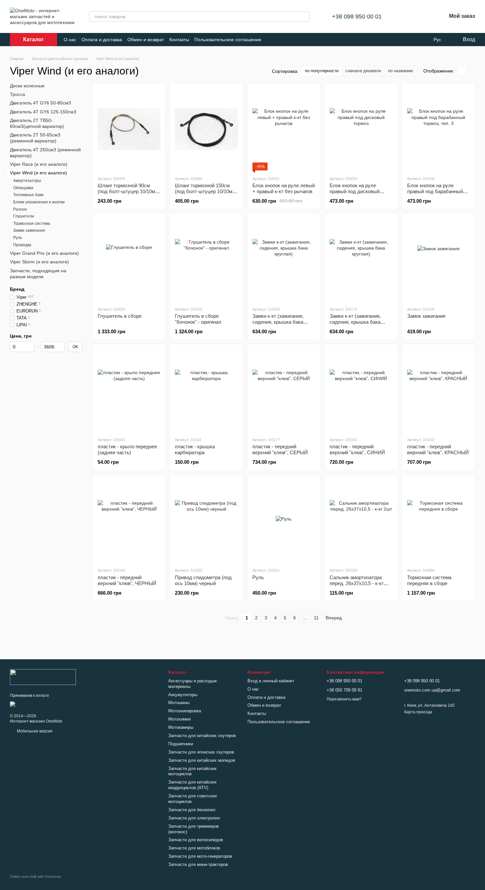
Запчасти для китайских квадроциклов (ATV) (192, 785)
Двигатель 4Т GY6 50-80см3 (40, 102)
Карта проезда (418, 712)
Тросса (17, 94)
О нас (70, 39)
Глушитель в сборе (120, 316)
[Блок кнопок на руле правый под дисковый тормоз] (361, 129)
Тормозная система (31, 223)
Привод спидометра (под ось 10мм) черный (203, 580)
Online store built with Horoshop (35, 876)
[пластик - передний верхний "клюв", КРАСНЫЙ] (438, 390)
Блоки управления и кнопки (39, 202)
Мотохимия (179, 719)
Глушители (23, 216)
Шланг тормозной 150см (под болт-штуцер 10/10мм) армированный (206, 191)
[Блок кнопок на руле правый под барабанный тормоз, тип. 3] (438, 129)
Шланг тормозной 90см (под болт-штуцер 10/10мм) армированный (129, 191)
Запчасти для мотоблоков (194, 847)
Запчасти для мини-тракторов (198, 864)
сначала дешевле (363, 70)
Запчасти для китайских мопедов (201, 760)
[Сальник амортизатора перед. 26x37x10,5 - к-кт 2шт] (361, 521)
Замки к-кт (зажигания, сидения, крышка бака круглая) (278, 322)
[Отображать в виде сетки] (461, 71)
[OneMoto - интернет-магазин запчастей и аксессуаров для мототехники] (43, 676)
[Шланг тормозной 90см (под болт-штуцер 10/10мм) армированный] (129, 129)
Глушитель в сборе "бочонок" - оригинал (198, 319)
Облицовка (23, 188)
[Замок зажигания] (438, 260)
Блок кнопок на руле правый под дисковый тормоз (354, 191)
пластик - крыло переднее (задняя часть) (127, 449)
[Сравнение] (407, 16)
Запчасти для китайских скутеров (202, 735)
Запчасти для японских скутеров (201, 752)
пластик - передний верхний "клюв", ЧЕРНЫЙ (127, 580)
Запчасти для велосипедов (195, 839)
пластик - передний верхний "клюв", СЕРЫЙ (280, 449)
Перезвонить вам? (344, 699)
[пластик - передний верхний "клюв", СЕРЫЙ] (283, 390)
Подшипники (180, 743)
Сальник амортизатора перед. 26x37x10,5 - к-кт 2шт (357, 583)
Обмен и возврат (145, 39)
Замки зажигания (29, 230)
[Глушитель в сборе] (129, 260)
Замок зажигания (426, 316)
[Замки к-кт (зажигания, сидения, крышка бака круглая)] (283, 260)
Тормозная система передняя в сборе (429, 580)
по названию (400, 70)
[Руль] (283, 521)
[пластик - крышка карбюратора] (206, 390)
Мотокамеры (180, 727)
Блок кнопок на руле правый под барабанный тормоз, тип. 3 (435, 191)
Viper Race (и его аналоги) (38, 164)
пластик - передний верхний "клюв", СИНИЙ (357, 449)
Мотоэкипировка (184, 710)
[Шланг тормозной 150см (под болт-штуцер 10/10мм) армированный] (206, 129)
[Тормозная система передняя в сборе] (438, 521)
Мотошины (178, 702)
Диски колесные (27, 85)
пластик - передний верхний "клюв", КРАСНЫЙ (438, 449)
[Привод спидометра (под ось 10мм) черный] (206, 521)
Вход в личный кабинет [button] (270, 680)
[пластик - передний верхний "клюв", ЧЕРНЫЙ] (129, 521)
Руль (258, 577)
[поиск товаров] (304, 16)
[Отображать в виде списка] (470, 71)
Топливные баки (28, 195)
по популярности (322, 70)
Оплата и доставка (101, 39)
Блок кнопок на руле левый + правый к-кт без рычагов (283, 188)
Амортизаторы (27, 180)
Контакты (179, 39)
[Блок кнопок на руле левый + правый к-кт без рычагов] (283, 129)
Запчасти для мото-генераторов (200, 856)
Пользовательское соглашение (227, 39)
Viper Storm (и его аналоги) (39, 261)
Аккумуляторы (182, 694)
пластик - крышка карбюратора (195, 449)
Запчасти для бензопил (191, 809)
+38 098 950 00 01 (357, 16)
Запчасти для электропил (194, 818)
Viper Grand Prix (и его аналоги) (44, 253)
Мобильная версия (34, 731)
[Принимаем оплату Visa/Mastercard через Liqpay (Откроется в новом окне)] (58, 703)
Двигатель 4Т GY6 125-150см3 (43, 111)
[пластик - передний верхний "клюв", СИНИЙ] (361, 390)
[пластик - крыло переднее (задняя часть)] (129, 390)
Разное (20, 209)
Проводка (22, 244)
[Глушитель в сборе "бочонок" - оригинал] (206, 260)
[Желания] (424, 16)
